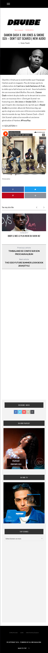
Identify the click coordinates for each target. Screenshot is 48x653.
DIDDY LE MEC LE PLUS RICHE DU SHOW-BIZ (24, 235)
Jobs (21, 632)
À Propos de (13, 632)
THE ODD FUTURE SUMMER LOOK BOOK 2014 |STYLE (24, 262)
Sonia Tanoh (25, 43)
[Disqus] (24, 307)
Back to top (22, 648)
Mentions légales (32, 632)
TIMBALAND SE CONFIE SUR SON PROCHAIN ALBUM (24, 251)
